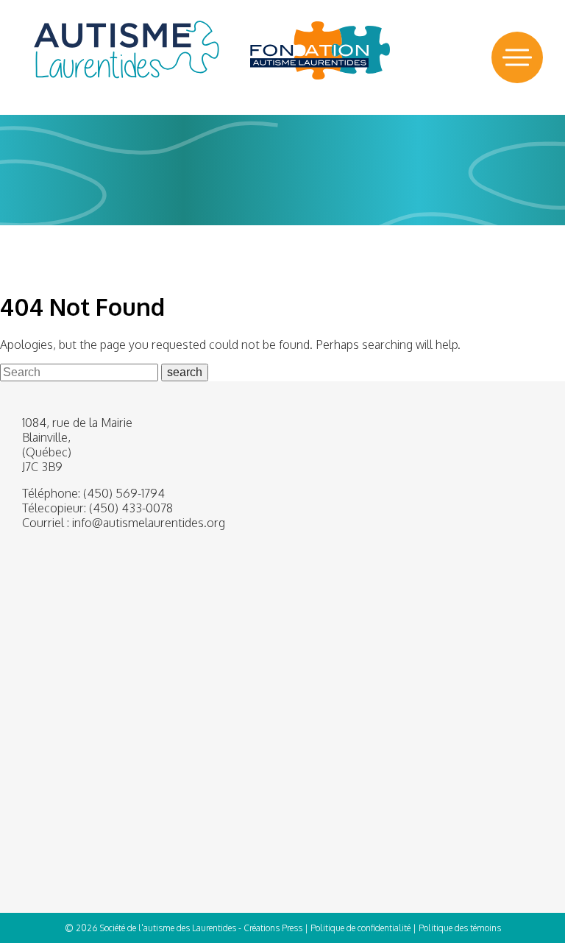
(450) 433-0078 (131, 508)
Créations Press (273, 927)
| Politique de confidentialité (358, 927)
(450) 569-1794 (124, 493)
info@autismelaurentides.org (148, 522)
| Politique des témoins (457, 927)
